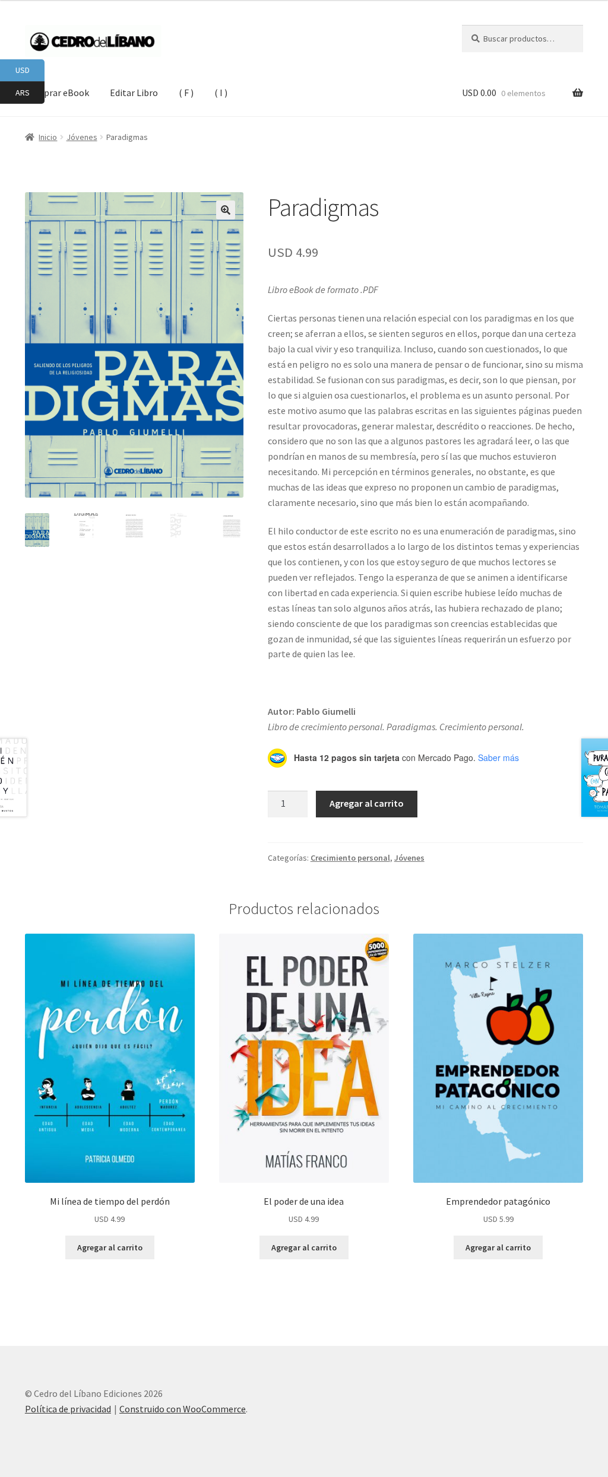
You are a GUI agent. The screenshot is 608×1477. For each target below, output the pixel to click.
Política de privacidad (68, 1409)
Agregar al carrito (367, 803)
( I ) (220, 92)
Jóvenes (409, 857)
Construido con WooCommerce (182, 1409)
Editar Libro (134, 92)
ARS (30, 91)
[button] (225, 209)
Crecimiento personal (350, 857)
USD (30, 69)
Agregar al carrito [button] (109, 1247)
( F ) (186, 92)
